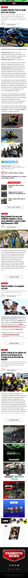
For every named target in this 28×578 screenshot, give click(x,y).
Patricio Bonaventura (11, 24)
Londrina (13, 167)
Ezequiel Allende (6, 167)
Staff (13, 569)
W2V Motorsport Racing (8, 168)
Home (9, 569)
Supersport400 (20, 167)
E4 (20, 575)
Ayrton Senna (16, 166)
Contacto (18, 569)
